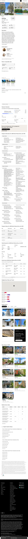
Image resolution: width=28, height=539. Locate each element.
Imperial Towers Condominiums (15, 89)
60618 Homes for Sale (4, 456)
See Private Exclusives (19, 340)
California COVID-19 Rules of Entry (10, 516)
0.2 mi (24, 271)
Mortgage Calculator (12, 495)
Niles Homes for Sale (4, 447)
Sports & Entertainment (13, 504)
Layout (15, 306)
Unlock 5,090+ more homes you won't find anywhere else (19, 335)
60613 (20, 89)
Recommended (4, 306)
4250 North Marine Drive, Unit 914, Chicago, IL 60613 (5, 417)
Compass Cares (12, 498)
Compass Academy (12, 496)
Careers (2, 490)
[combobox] (13, 1)
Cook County (7, 89)
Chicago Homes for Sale (5, 441)
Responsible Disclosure (7, 515)
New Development (12, 502)
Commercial (11, 503)
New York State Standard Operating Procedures (6, 533)
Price (8, 306)
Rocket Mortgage (16, 108)
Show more (3, 448)
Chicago (10, 89)
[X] (4, 513)
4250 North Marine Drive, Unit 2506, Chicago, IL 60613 (5, 414)
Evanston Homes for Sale (5, 444)
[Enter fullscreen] (25, 93)
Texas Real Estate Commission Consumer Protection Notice (7, 531)
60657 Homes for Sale (4, 452)
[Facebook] (3, 513)
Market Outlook (12, 489)
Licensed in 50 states (3, 537)
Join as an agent (3, 489)
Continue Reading (4, 44)
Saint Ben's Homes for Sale (5, 436)
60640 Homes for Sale (4, 453)
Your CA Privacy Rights (20, 516)
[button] (1, 1)
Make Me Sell (11, 491)
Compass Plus (11, 497)
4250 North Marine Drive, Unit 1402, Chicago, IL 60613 (5, 412)
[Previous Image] (3, 322)
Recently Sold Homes (12, 509)
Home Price (3, 119)
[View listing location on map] (13, 18)
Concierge (11, 484)
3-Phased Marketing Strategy (13, 488)
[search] (21, 1)
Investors (2, 488)
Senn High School (8, 268)
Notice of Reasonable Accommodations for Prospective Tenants (8, 534)
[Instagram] (1, 513)
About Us (2, 484)
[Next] (27, 8)
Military (11, 505)
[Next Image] (12, 322)
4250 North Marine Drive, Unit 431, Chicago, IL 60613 (5, 419)
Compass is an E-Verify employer (14, 515)
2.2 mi (24, 268)
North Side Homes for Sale (5, 433)
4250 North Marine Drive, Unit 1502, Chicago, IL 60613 (5, 422)
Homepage (3, 89)
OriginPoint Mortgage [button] (10, 108)
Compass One (12, 490)
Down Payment (16, 119)
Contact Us (2, 491)
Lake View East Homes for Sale (5, 430)
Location (12, 306)
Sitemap (11, 510)
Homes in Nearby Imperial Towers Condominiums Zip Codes (11, 450)
